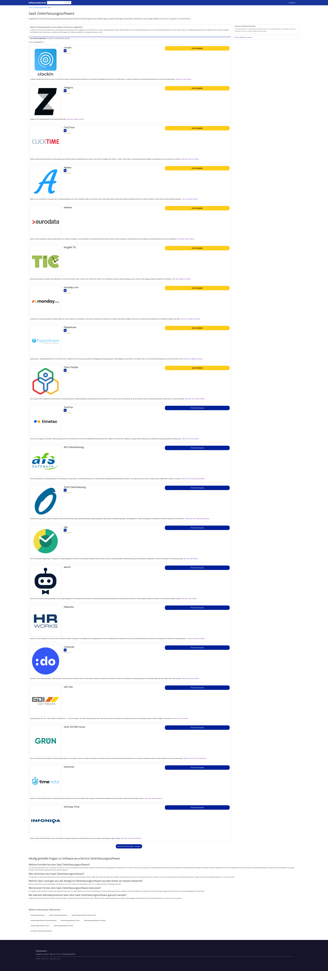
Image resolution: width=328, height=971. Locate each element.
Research (46, 954)
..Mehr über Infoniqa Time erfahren (131, 838)
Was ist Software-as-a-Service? (243, 37)
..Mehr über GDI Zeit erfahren (179, 718)
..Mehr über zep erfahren (190, 558)
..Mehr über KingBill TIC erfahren (181, 279)
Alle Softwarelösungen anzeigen (129, 846)
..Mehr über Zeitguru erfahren (75, 119)
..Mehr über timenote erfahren (153, 798)
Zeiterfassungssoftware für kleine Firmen (84, 915)
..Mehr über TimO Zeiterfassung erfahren (197, 518)
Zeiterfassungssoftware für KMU (63, 925)
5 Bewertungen (67, 53)
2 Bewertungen (67, 133)
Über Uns (53, 954)
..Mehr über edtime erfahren (186, 239)
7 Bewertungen (67, 293)
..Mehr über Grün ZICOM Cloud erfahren (194, 758)
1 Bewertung (67, 373)
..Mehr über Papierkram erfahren (193, 359)
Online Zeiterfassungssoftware (58, 915)
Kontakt (38, 958)
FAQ (58, 954)
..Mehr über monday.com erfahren (190, 319)
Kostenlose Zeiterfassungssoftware (41, 931)
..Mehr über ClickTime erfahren (190, 159)
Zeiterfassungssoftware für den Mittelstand (43, 920)
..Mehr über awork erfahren (189, 598)
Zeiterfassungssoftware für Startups (95, 920)
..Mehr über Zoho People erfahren (195, 399)
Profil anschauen (197, 408)
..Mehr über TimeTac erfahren (190, 439)
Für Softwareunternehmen (68, 954)
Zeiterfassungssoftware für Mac (70, 920)
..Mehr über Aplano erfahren (190, 199)
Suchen (68, 3)
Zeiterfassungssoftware (37, 915)
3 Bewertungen (67, 533)
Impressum (44, 958)
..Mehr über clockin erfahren (183, 79)
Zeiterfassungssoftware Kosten (39, 925)
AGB (59, 958)
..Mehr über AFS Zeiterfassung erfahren (193, 478)
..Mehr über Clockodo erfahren (190, 678)
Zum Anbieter (197, 48)
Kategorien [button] (292, 2)
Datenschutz (53, 958)
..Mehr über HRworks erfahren (196, 638)
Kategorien (39, 954)
